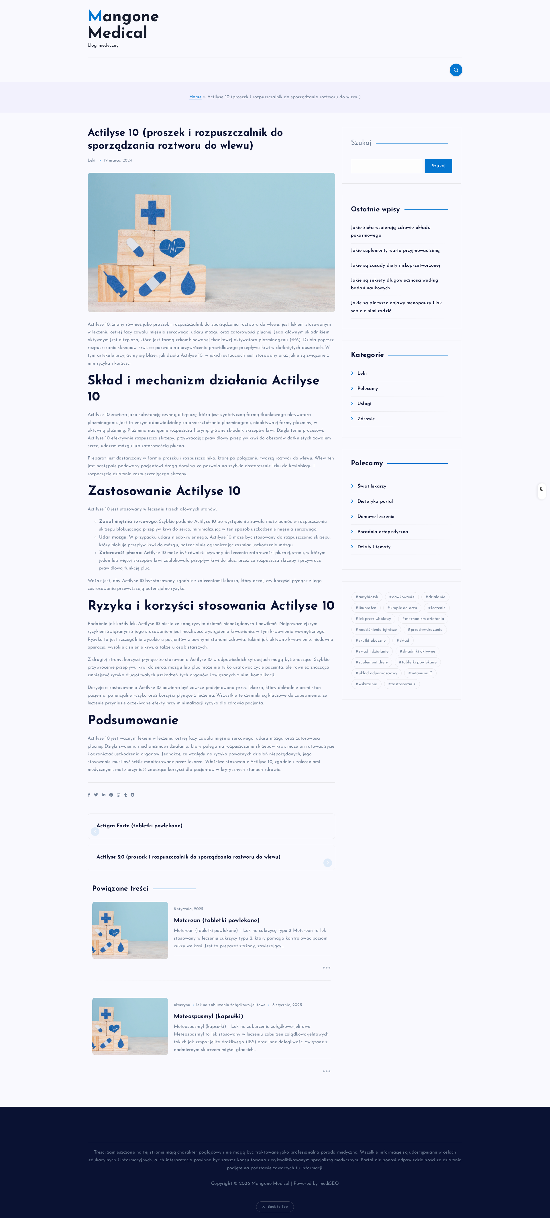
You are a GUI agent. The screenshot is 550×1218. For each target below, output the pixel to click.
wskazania (368, 684)
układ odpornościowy (378, 673)
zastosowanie (403, 684)
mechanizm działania (424, 619)
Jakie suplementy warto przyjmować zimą (395, 250)
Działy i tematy (374, 547)
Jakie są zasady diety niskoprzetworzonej (395, 265)
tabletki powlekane (419, 662)
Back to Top (278, 1207)
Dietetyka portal (375, 501)
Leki (92, 160)
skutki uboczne (372, 641)
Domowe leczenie (376, 516)
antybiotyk (368, 597)
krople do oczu (403, 608)
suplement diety (373, 662)
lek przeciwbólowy (375, 619)
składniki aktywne (418, 651)
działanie (437, 597)
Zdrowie (366, 419)
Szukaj (361, 143)
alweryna (182, 1005)
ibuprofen (367, 608)
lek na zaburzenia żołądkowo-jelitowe (230, 1005)
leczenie (438, 608)
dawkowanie (403, 597)
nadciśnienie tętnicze (378, 630)
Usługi (364, 404)
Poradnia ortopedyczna (383, 532)
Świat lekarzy (372, 486)
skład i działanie (374, 651)
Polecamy (368, 388)
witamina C (422, 673)
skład (404, 641)
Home (195, 97)
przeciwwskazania (427, 630)
